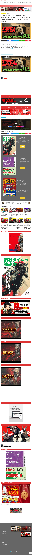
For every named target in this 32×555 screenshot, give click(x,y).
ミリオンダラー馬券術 (19, 2)
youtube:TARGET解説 (4, 535)
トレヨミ (15, 2)
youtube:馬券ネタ (4, 540)
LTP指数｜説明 (4, 531)
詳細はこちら (23, 146)
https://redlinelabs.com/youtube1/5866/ (7, 54)
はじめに (2, 2)
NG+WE (12, 2)
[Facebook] (10, 126)
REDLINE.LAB (4, 1)
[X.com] (14, 126)
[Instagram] (22, 126)
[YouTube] (18, 126)
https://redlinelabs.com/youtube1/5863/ (7, 48)
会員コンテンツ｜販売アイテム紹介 (7, 2)
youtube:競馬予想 (3, 13)
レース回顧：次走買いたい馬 (5, 544)
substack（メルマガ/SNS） (25, 2)
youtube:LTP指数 (4, 533)
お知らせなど (3, 542)
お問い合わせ (30, 2)
